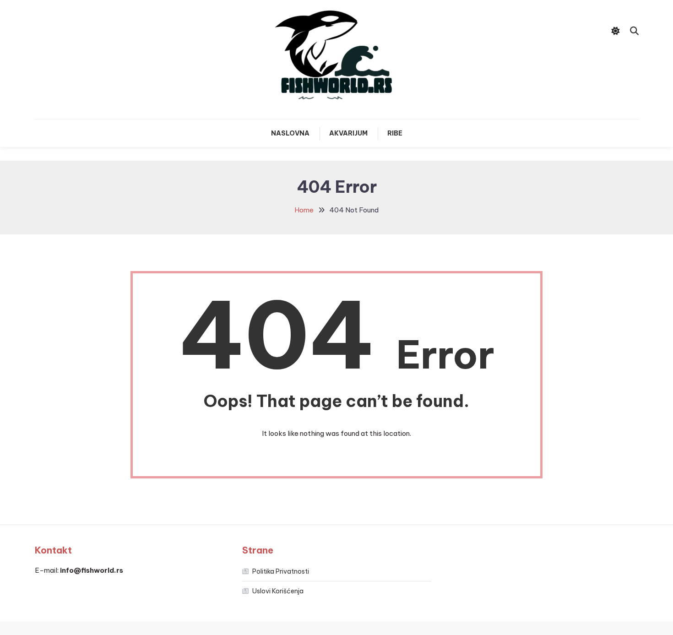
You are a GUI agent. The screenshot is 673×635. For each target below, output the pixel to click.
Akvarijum (348, 133)
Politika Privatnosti (280, 571)
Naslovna (290, 133)
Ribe (394, 133)
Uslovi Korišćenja (278, 591)
